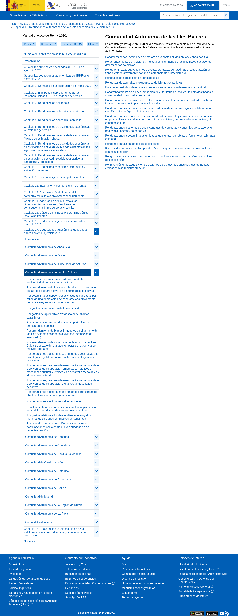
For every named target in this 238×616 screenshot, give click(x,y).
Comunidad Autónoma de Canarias (47, 436)
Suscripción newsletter (79, 592)
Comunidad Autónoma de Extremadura (49, 479)
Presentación (32, 60)
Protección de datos (21, 583)
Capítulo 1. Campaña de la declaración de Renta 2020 (57, 85)
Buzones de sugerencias (80, 578)
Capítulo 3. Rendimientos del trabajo (46, 102)
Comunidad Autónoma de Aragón (45, 255)
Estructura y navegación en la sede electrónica (30, 594)
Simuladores (129, 592)
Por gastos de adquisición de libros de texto (53, 308)
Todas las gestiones (107, 15)
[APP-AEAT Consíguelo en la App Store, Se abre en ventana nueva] (212, 613)
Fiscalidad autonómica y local (196, 569)
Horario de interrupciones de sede (143, 583)
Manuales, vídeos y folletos (48, 23)
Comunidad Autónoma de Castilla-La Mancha (53, 453)
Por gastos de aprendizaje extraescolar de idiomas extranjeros (58, 316)
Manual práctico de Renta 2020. (115, 23)
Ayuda (24, 23)
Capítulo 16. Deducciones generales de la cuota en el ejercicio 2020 (57, 223)
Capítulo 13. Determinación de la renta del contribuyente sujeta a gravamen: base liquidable (54, 194)
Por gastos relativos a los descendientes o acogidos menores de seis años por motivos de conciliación (59, 417)
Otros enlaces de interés (193, 596)
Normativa (30, 541)
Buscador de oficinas (78, 573)
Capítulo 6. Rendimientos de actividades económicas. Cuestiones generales (57, 128)
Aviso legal (15, 573)
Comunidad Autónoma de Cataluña (47, 471)
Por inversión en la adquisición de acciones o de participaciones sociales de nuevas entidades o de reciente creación (58, 427)
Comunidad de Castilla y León (44, 462)
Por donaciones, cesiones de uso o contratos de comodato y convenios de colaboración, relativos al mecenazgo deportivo (63, 383)
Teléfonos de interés (77, 569)
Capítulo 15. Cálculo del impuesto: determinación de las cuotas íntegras (56, 214)
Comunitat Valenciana (39, 522)
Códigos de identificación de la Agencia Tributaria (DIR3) (33, 602)
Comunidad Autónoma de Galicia (45, 488)
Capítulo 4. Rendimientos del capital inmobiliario (54, 111)
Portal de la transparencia (194, 591)
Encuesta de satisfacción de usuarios (88, 583)
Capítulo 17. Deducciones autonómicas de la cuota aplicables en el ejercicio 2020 (64, 27)
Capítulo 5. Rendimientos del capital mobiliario (53, 119)
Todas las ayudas (132, 597)
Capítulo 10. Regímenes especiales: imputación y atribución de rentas (54, 168)
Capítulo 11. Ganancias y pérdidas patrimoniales (54, 177)
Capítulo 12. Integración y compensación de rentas (55, 185)
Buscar (126, 564)
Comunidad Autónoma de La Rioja (46, 513)
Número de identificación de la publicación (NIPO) (55, 54)
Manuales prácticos (80, 23)
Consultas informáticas (136, 569)
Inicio (13, 23)
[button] (226, 5)
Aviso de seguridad (20, 569)
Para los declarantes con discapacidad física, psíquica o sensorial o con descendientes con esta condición (61, 409)
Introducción (32, 239)
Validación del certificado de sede (29, 578)
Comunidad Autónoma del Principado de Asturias (55, 264)
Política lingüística (20, 588)
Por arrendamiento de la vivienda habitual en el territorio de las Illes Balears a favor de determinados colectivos (61, 289)
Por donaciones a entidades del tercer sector (54, 401)
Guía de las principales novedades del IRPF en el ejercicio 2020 (54, 69)
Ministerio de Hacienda (192, 564)
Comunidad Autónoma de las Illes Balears (51, 272)
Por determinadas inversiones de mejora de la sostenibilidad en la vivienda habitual (55, 281)
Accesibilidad (17, 564)
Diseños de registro (134, 578)
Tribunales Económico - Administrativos (202, 573)
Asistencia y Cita (75, 564)
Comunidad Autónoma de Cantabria (47, 445)
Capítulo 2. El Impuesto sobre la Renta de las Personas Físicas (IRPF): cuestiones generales (53, 94)
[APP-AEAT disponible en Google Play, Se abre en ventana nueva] (197, 613)
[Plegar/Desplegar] (96, 68)
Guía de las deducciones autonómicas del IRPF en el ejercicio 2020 (57, 77)
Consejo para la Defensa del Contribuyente (196, 580)
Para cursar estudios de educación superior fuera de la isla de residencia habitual (63, 324)
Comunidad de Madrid (39, 496)
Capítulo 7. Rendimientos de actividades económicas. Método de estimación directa (57, 137)
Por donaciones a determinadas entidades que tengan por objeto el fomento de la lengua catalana (62, 393)
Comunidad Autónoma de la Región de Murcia (53, 505)
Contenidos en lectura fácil (138, 573)
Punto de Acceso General (194, 586)
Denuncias (72, 588)
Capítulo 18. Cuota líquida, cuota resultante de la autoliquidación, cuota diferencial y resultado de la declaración (55, 532)
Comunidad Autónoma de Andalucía (47, 246)
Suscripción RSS (75, 597)
